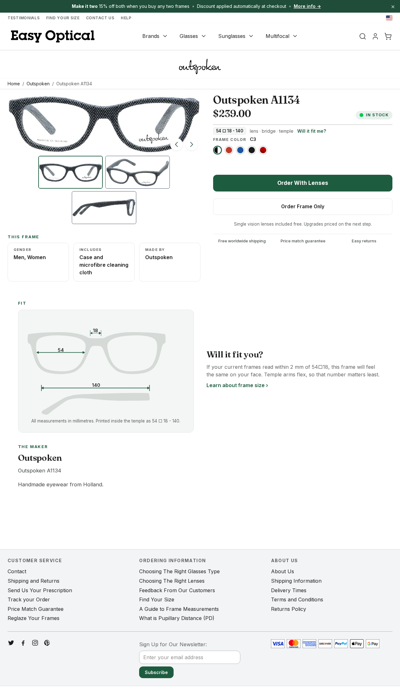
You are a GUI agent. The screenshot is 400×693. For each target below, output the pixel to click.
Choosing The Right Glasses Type (179, 571)
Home (14, 83)
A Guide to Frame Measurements (179, 609)
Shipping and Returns (33, 581)
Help (126, 17)
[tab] (70, 172)
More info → (307, 6)
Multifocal (277, 36)
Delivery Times (288, 590)
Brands (150, 36)
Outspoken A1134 (74, 83)
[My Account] (375, 36)
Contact (17, 571)
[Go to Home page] (52, 36)
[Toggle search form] (362, 36)
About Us (282, 571)
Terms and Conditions (297, 599)
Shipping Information (296, 581)
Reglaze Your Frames (33, 618)
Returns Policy (288, 609)
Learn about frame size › (237, 385)
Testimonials (24, 17)
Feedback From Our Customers (177, 590)
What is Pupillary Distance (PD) (176, 618)
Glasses (189, 36)
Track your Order (29, 599)
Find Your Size (63, 17)
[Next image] (191, 144)
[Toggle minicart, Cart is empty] (388, 36)
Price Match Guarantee (36, 609)
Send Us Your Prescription (40, 590)
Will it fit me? (311, 131)
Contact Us (100, 17)
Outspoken (38, 83)
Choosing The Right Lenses (172, 581)
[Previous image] (176, 144)
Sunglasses (231, 36)
